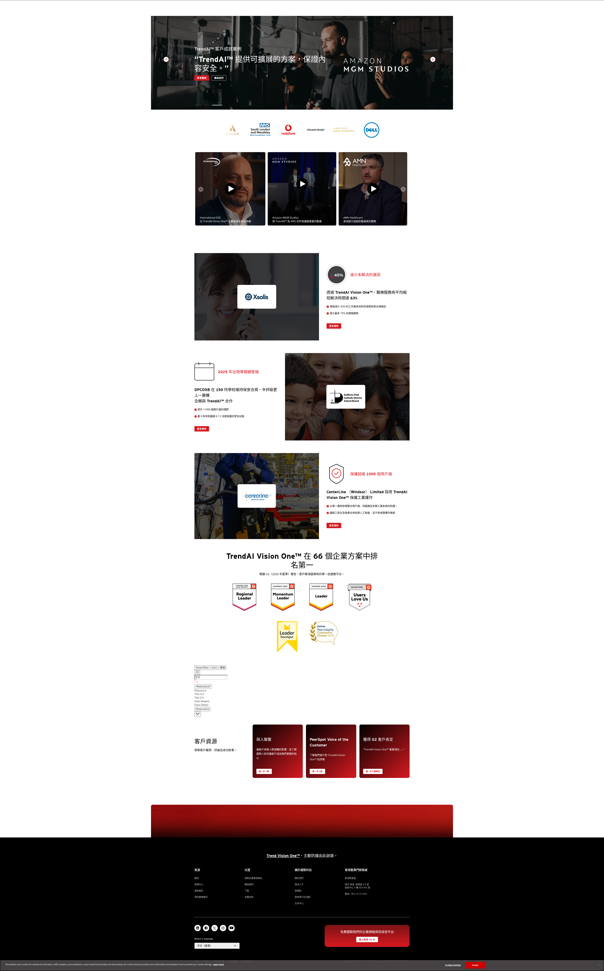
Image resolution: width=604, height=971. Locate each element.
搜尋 (222, 667)
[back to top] (197, 714)
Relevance (200, 690)
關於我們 (299, 878)
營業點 (298, 890)
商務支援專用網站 (253, 878)
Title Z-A (199, 697)
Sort (214, 667)
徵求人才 (299, 884)
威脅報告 (198, 890)
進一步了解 (264, 771)
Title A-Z (199, 694)
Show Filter (202, 667)
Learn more (218, 964)
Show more (202, 709)
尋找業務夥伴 (201, 896)
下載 (247, 890)
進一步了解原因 (373, 771)
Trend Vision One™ (283, 855)
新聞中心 (198, 884)
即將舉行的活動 (302, 896)
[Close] (599, 965)
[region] (302, 965)
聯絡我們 (201, 78)
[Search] (302, 682)
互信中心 (299, 903)
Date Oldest (201, 705)
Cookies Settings (453, 965)
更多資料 (333, 326)
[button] (166, 59)
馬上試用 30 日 (367, 939)
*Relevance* (203, 686)
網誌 (196, 878)
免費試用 (249, 896)
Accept (475, 965)
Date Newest (202, 701)
